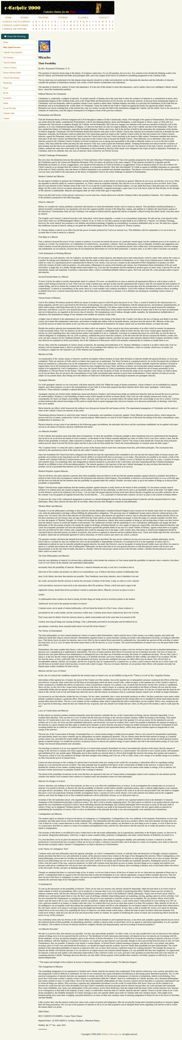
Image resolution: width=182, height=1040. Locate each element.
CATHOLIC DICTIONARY (14, 29)
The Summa (8, 57)
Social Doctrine (9, 108)
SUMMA (25, 17)
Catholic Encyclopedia (12, 52)
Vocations (7, 98)
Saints (5, 103)
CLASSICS (83, 17)
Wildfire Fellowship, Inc (111, 1034)
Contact (6, 118)
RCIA (5, 93)
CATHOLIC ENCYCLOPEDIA (16, 22)
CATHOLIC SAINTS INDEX (15, 25)
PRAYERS (43, 17)
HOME (8, 17)
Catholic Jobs (8, 113)
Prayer (6, 88)
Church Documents (11, 78)
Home (5, 42)
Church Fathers (9, 62)
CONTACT (104, 17)
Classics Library (10, 67)
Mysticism (7, 83)
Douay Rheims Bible (12, 73)
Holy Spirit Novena (11, 47)
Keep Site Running (16, 36)
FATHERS (63, 17)
